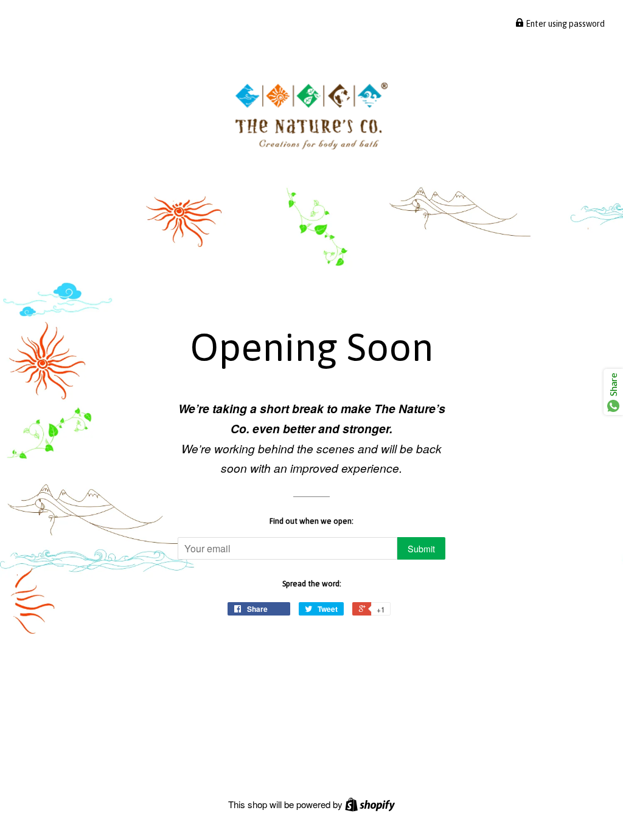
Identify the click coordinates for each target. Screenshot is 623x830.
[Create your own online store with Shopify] (370, 804)
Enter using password (564, 24)
